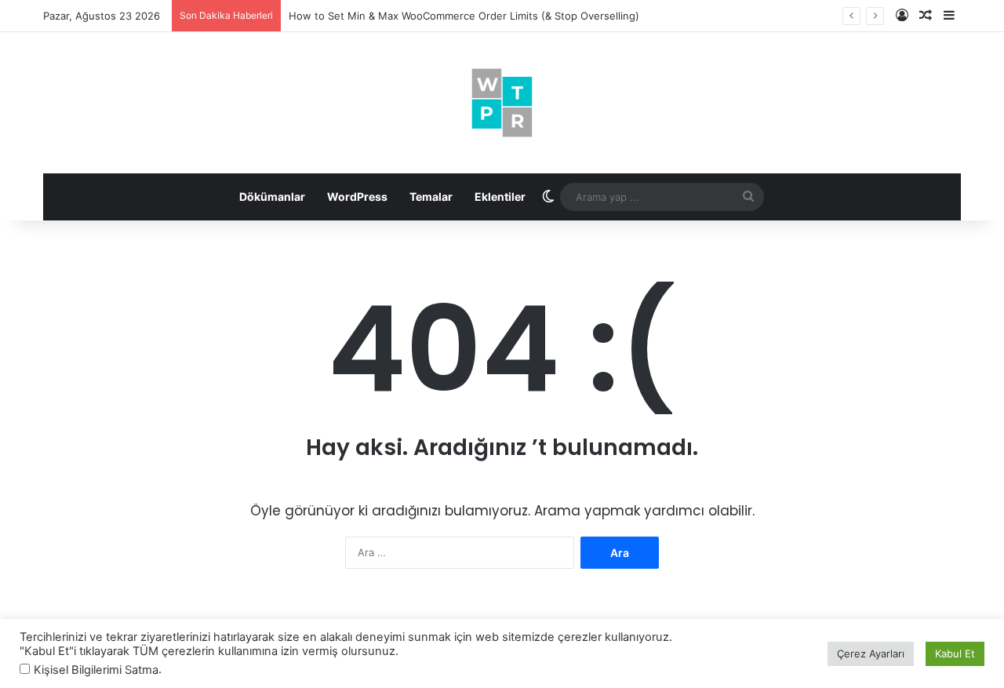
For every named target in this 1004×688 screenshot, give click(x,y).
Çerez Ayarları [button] (870, 653)
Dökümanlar (272, 196)
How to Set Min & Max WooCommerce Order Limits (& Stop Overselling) (464, 15)
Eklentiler (500, 196)
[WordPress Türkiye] (502, 103)
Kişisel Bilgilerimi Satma (96, 670)
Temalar (431, 196)
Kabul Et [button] (955, 653)
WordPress (357, 196)
